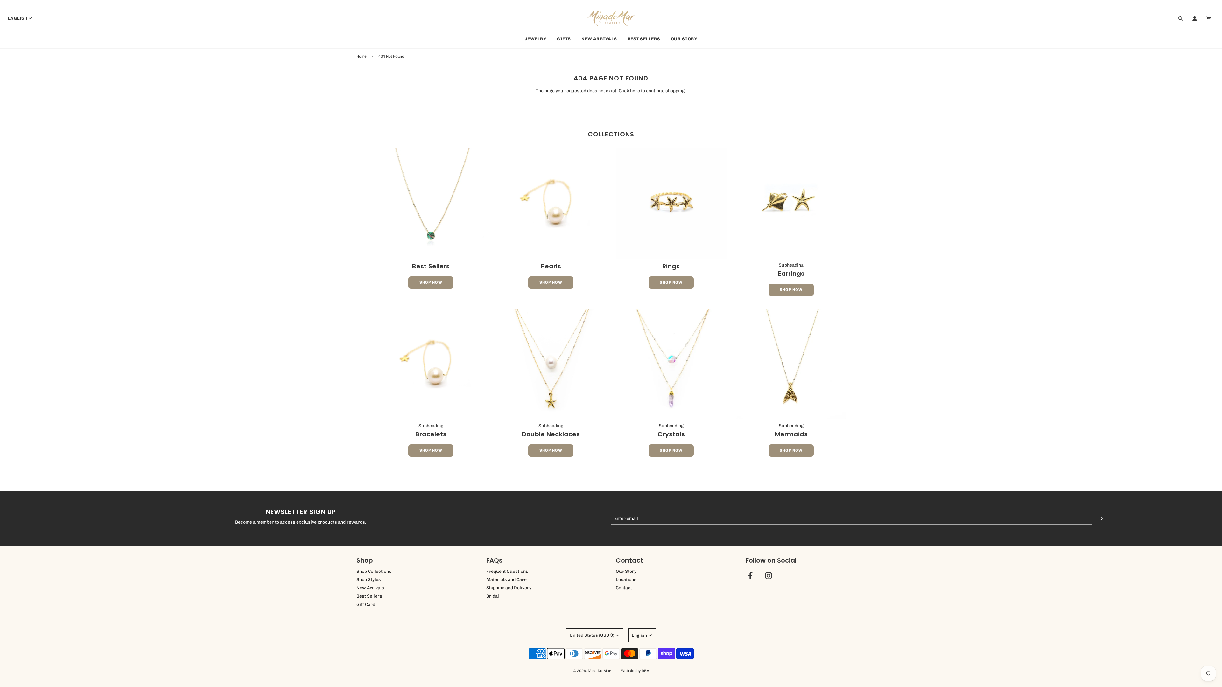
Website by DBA (635, 671)
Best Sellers (644, 39)
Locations (626, 579)
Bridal (492, 596)
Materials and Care (506, 579)
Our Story (684, 39)
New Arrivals (599, 39)
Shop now (430, 282)
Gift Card (365, 604)
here (635, 91)
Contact (624, 588)
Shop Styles (368, 579)
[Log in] (1195, 18)
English (17, 18)
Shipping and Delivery (508, 588)
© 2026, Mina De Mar (592, 671)
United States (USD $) (592, 635)
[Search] (1181, 18)
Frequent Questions (507, 571)
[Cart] (1209, 18)
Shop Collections (373, 571)
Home (361, 56)
